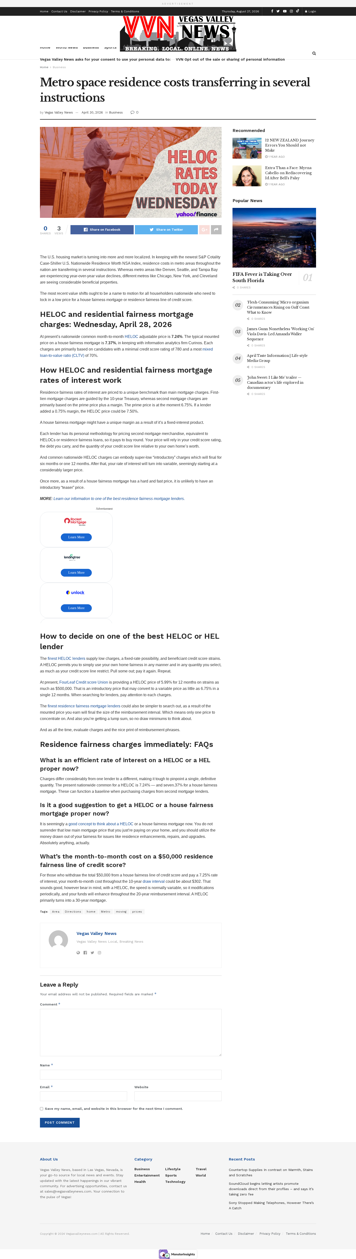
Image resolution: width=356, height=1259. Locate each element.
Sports (171, 1175)
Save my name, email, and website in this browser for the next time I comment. (114, 1109)
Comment (50, 1004)
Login (312, 11)
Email (46, 1087)
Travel (201, 1169)
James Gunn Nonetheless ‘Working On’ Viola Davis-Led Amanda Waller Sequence (280, 334)
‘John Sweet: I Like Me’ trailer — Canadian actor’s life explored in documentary (275, 382)
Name (46, 1065)
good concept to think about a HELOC (100, 824)
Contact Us (59, 11)
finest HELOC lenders (66, 658)
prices (137, 911)
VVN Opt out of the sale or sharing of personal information (230, 59)
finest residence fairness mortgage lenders (84, 706)
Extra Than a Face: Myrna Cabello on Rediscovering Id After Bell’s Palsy (288, 173)
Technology (175, 1182)
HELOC (131, 337)
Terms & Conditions (125, 11)
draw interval (154, 881)
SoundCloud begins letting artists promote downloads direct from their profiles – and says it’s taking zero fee (271, 1189)
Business (59, 67)
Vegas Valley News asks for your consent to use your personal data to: (105, 59)
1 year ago (276, 156)
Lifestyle (173, 1169)
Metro (105, 911)
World (201, 1175)
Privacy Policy (98, 11)
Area (55, 911)
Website (141, 1087)
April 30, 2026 (92, 112)
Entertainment (147, 1175)
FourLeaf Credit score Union (83, 682)
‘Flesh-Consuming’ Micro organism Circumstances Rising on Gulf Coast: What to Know (278, 307)
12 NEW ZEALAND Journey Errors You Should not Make (289, 145)
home (91, 911)
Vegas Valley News (59, 112)
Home (44, 11)
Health (140, 1182)
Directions (73, 911)
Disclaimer (78, 11)
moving (121, 911)
